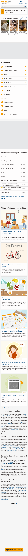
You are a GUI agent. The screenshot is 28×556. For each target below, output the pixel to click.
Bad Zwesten (12, 487)
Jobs (5, 98)
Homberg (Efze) (19, 487)
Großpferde (3, 447)
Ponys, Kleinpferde (15, 447)
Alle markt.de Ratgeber (9, 408)
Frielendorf (5, 488)
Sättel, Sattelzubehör (11, 450)
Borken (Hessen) (14, 429)
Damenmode (18, 468)
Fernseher (10, 463)
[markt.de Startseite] (6, 1)
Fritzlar (10, 488)
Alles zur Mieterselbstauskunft (12, 331)
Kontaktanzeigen (8, 106)
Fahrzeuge (7, 90)
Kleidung (10, 423)
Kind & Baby (7, 82)
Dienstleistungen (8, 102)
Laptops (3, 463)
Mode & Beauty (8, 78)
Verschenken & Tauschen (11, 114)
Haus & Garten (8, 66)
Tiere (5, 74)
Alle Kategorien (4, 499)
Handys (11, 461)
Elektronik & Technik (9, 86)
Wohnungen (12, 415)
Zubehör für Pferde (20, 448)
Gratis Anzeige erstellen (15, 550)
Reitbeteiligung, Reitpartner (8, 445)
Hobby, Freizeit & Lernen (10, 70)
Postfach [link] (21, 3)
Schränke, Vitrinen (5, 425)
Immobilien (7, 94)
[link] (5, 28)
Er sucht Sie (5, 415)
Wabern (14, 488)
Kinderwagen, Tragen (22, 422)
